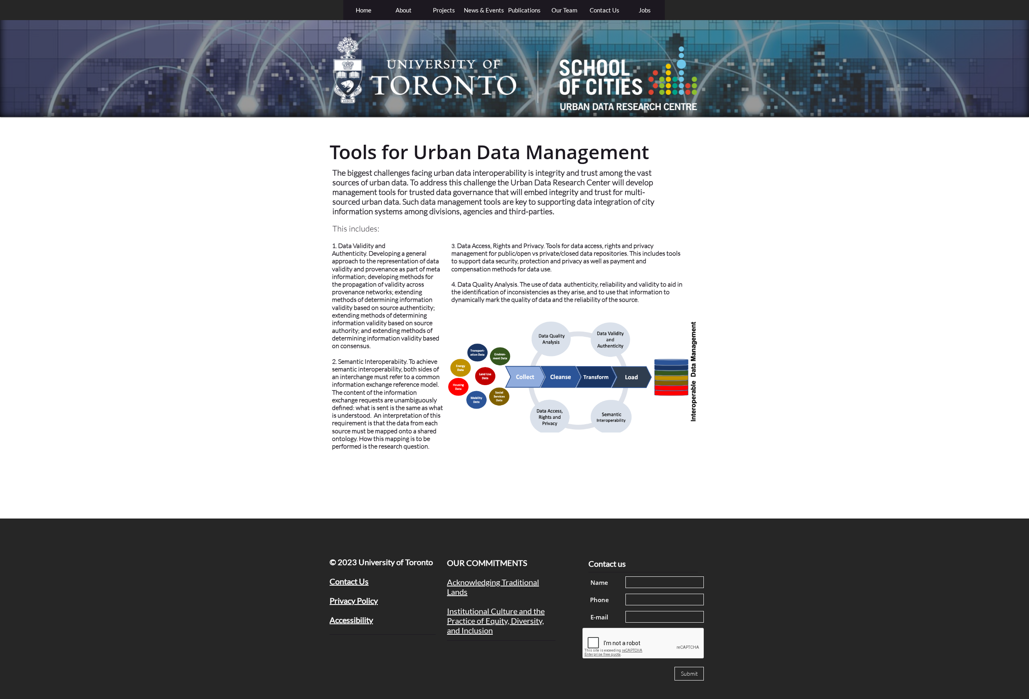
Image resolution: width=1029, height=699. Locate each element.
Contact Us (349, 581)
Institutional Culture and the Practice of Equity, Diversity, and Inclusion (496, 620)
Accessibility (351, 620)
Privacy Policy (354, 600)
